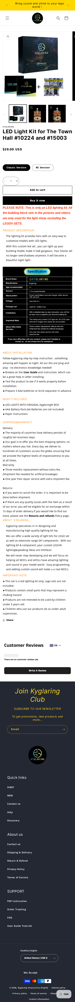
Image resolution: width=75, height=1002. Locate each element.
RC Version (43, 167)
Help (10, 812)
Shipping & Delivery (19, 852)
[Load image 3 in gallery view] (57, 114)
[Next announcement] (68, 5)
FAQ (9, 918)
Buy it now (37, 200)
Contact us (14, 804)
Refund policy (59, 987)
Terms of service (38, 993)
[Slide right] (71, 115)
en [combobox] (55, 645)
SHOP (10, 787)
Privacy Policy (15, 869)
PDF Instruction (17, 901)
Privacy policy (20, 993)
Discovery (13, 820)
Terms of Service (17, 877)
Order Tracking (16, 909)
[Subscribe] (64, 729)
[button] (7, 18)
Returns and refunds (41, 516)
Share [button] (9, 620)
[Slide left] (4, 115)
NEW (10, 795)
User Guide (30, 372)
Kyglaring (22, 987)
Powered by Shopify (38, 987)
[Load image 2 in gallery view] (37, 114)
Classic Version (16, 167)
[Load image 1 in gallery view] (18, 114)
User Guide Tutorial (19, 926)
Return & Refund (17, 861)
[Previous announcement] (7, 5)
